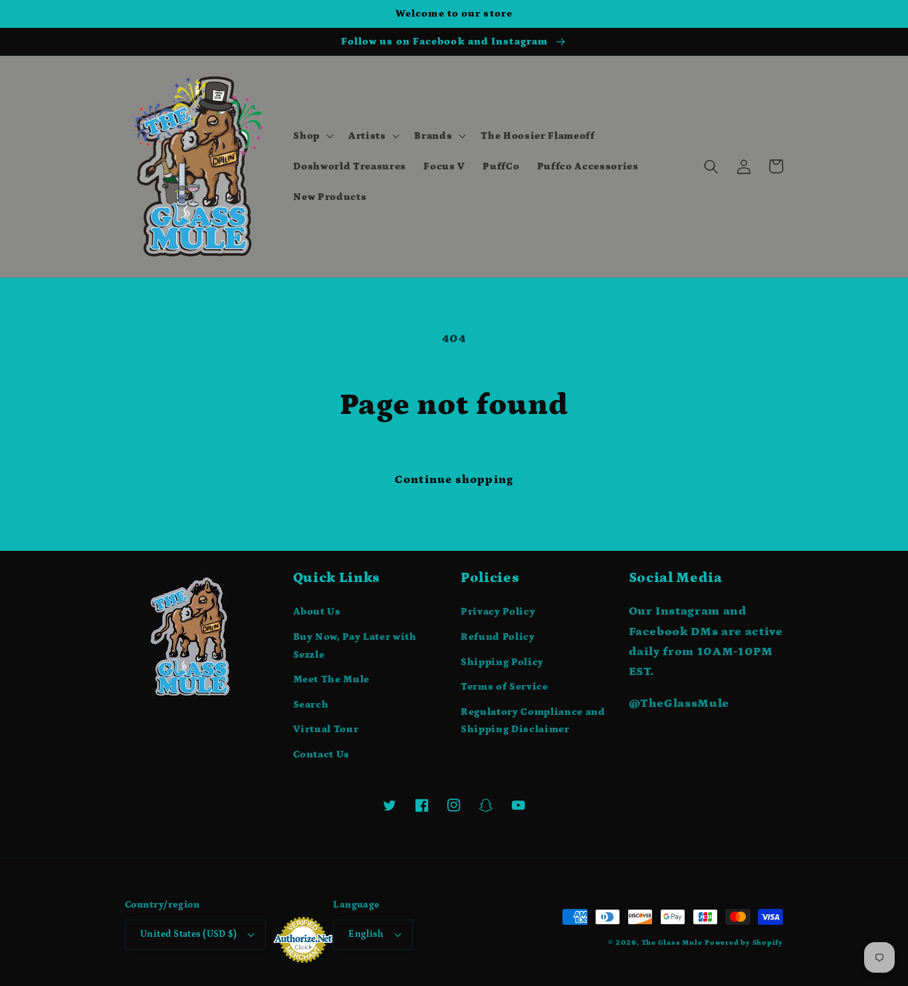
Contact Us (321, 754)
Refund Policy (498, 636)
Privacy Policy (498, 611)
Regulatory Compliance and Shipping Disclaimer (533, 721)
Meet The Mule (331, 679)
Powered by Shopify (744, 943)
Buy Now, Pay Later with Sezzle (355, 645)
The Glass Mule (672, 943)
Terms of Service (504, 686)
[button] (312, 136)
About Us (317, 611)
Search (311, 704)
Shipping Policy (502, 662)
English (366, 934)
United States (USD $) (188, 934)
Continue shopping (454, 480)
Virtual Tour (326, 729)
